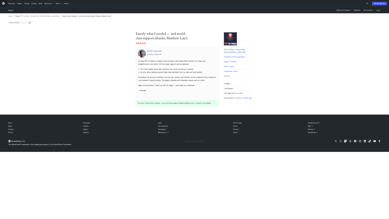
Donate (236, 129)
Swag (235, 132)
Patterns (86, 132)
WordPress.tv (163, 132)
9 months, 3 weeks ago (154, 54)
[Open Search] (367, 3)
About (10, 123)
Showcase (86, 123)
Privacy (10, 132)
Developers (162, 129)
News (10, 126)
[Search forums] (30, 22)
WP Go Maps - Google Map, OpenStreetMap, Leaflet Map (39, 16)
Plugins (85, 129)
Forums (10, 10)
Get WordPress (379, 3)
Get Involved (237, 123)
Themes (86, 126)
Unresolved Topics (231, 71)
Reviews (227, 76)
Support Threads (230, 62)
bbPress (311, 129)
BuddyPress (313, 132)
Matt (310, 126)
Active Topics (229, 66)
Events (235, 126)
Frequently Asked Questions (234, 57)
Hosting (10, 129)
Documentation (163, 126)
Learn (160, 123)
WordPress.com (314, 123)
